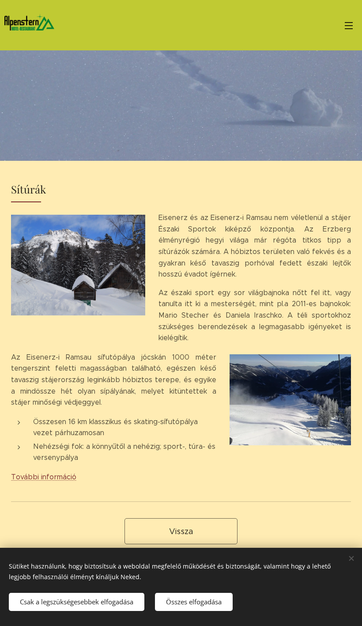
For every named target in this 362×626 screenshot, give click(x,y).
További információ (43, 477)
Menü (349, 25)
